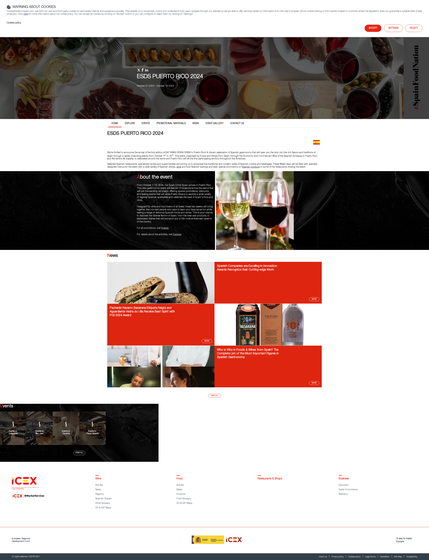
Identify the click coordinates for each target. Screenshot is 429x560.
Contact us (237, 123)
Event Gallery (215, 123)
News (195, 123)
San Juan (40, 434)
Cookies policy (14, 23)
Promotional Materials (171, 123)
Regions (99, 494)
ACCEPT (373, 28)
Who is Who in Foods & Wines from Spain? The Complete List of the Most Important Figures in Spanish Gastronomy (248, 353)
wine (178, 167)
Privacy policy (337, 557)
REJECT (414, 28)
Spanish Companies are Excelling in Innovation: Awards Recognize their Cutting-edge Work (247, 268)
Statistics (343, 494)
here (25, 14)
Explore (130, 123)
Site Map (398, 557)
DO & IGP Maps (103, 508)
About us (323, 557)
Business (344, 479)
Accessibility (411, 557)
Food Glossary (183, 499)
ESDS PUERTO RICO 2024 (170, 77)
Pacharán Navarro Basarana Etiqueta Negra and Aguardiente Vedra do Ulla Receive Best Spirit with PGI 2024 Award (142, 312)
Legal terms (370, 557)
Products (181, 494)
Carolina (66, 434)
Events (146, 123)
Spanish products (251, 167)
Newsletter (385, 557)
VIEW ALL (79, 453)
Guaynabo (13, 434)
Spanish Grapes (103, 499)
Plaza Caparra (92, 434)
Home (114, 123)
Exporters (343, 485)
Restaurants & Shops (270, 479)
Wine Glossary (102, 503)
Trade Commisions (348, 490)
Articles (99, 485)
